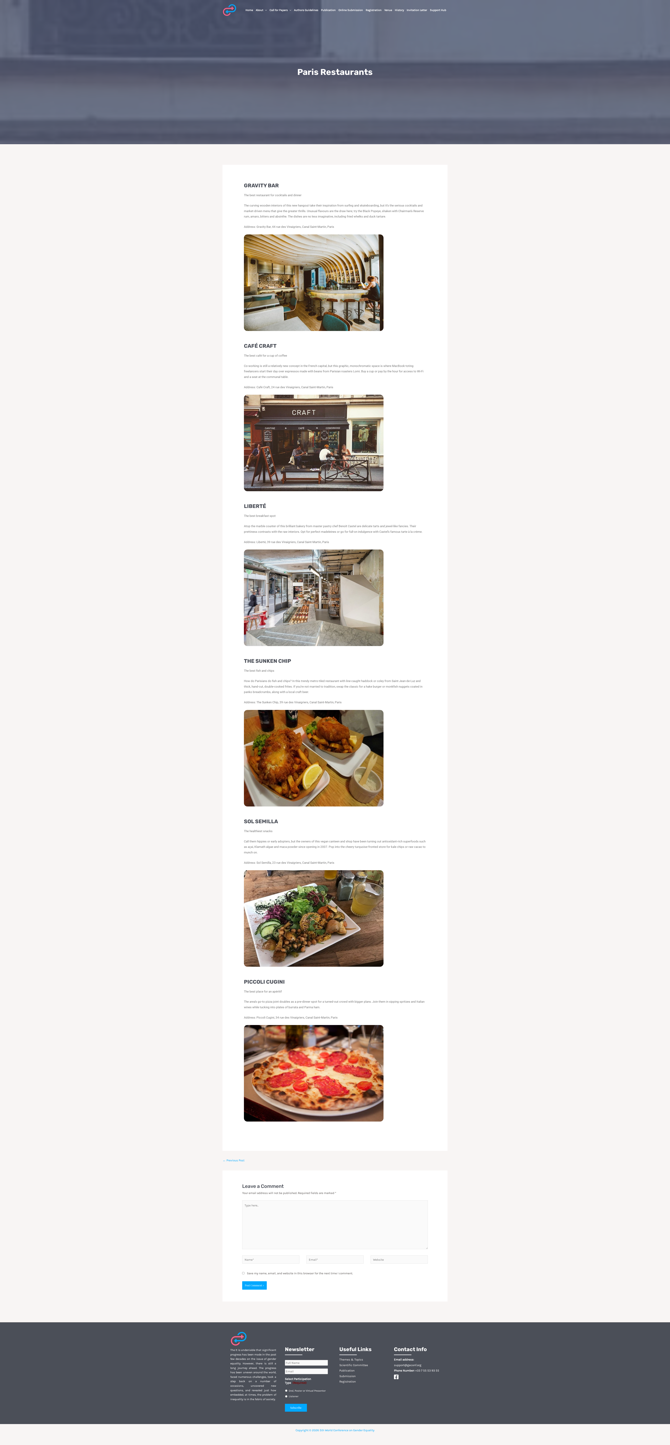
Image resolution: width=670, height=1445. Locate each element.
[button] (265, 10)
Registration (347, 1381)
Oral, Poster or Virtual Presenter (307, 1390)
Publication (347, 1370)
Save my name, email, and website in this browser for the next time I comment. (300, 1273)
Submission (347, 1376)
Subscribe (296, 1407)
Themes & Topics (351, 1359)
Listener (293, 1396)
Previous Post (233, 1160)
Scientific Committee (353, 1365)
